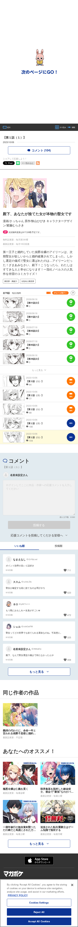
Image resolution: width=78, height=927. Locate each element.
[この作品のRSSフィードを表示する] (38, 163)
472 (69, 615)
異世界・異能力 (10, 281)
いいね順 (20, 545)
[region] (39, 903)
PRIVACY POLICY (18, 895)
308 (69, 659)
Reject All (39, 912)
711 (69, 570)
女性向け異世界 (27, 281)
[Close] (72, 885)
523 (69, 592)
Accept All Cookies (39, 921)
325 (69, 637)
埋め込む (29, 163)
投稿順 (58, 545)
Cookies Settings (39, 902)
